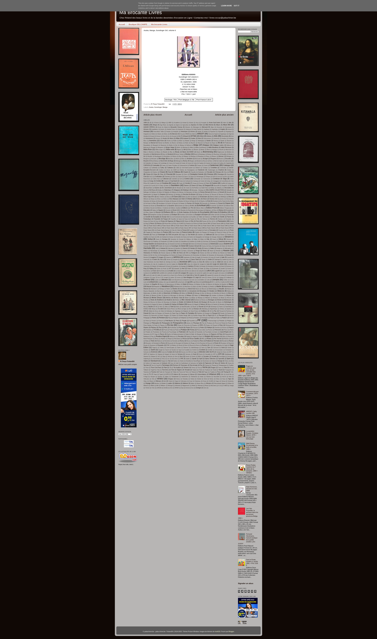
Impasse (168, 257)
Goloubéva (184, 241)
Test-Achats (194, 365)
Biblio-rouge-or (160, 149)
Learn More (226, 6)
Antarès (168, 131)
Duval (158, 205)
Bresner (221, 156)
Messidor (181, 295)
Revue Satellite (194, 338)
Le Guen (171, 275)
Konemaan (215, 268)
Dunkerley (213, 203)
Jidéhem (207, 262)
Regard (195, 336)
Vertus (218, 379)
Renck (230, 336)
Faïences (207, 217)
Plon (160, 327)
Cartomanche (183, 165)
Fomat (184, 230)
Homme (173, 255)
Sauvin (167, 350)
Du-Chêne (231, 201)
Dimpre (153, 199)
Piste (221, 325)
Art (179, 136)
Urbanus (212, 374)
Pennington (205, 317)
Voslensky (231, 381)
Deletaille (229, 190)
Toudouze (207, 370)
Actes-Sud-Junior (214, 122)
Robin (152, 341)
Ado (230, 122)
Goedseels (164, 241)
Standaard (154, 361)
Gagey (183, 234)
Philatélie (221, 320)
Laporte (216, 273)
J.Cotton (154, 259)
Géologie (206, 237)
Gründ (212, 244)
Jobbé (219, 262)
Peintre (154, 317)
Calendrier (148, 163)
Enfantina (223, 212)
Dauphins (224, 185)
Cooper (166, 181)
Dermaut (170, 194)
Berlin (178, 147)
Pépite (212, 317)
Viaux (223, 379)
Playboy (153, 327)
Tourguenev (228, 370)
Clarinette (167, 176)
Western (208, 383)
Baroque (146, 143)
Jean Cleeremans (149, 262)
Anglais (222, 129)
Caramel (208, 163)
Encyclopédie (205, 212)
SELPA (211, 352)
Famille (222, 217)
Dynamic (171, 205)
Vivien (204, 381)
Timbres (186, 367)
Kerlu (222, 266)
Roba (146, 341)
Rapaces (214, 334)
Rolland (208, 341)
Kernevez (229, 266)
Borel (195, 154)
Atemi (171, 138)
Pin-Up (170, 325)
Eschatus (182, 214)
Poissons (195, 327)
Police (202, 327)
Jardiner (224, 259)
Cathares (146, 167)
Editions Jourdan (175, 208)
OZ (211, 311)
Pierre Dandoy (148, 325)
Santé (153, 350)
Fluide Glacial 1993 (222, 225)
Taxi (152, 365)
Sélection (202, 352)
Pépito (218, 317)
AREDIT (200, 134)
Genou (185, 237)
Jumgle (202, 264)
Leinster (216, 275)
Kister (164, 268)
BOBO (191, 152)
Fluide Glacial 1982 (204, 223)
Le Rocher (179, 275)
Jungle (214, 264)
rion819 (217, 631)
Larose (223, 273)
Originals (185, 311)
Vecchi (224, 376)
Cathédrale (154, 167)
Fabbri (200, 217)
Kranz (154, 271)
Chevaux (218, 172)
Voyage (148, 383)
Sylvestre (193, 363)
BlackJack (229, 149)
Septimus (152, 354)
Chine (155, 174)
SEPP (145, 354)
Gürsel (183, 246)
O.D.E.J (146, 309)
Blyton (184, 152)
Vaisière (160, 376)
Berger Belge (170, 147)
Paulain (174, 315)
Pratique (184, 330)
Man (204, 284)
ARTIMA (193, 136)
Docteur (212, 199)
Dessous (221, 194)
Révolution (177, 338)
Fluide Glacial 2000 (226, 228)
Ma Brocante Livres (140, 12)
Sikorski (170, 356)
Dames (186, 185)
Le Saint (187, 275)
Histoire (226, 250)
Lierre (203, 277)
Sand (223, 347)
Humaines (211, 255)
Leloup (223, 275)
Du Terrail (223, 201)
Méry (159, 295)
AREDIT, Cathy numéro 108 (251, 412)
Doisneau (229, 199)
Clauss (186, 176)
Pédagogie (147, 317)
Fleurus (159, 223)
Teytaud (207, 365)
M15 (228, 282)
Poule (165, 330)
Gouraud (213, 241)
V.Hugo (146, 376)
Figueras (170, 221)
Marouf (146, 289)
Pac (215, 311)
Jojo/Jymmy (147, 264)
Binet (208, 149)
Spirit (200, 358)
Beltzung (146, 147)
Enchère (194, 212)
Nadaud (154, 304)
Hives (181, 253)
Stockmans (206, 361)
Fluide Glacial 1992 (208, 225)
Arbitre (153, 134)
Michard (146, 297)
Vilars (145, 381)
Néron (209, 304)
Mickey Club (178, 297)
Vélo (153, 379)
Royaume (152, 345)
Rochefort (167, 341)
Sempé (219, 352)
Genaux (171, 237)
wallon (170, 383)
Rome (163, 343)
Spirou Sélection (210, 358)
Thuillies (231, 365)
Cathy (162, 167)
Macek (147, 284)
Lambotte (169, 273)
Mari (200, 286)
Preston (210, 330)
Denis (196, 192)
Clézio (192, 176)
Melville (190, 293)
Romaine (216, 341)
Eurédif (148, 217)
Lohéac (225, 279)
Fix (214, 221)
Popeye (231, 327)
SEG (189, 352)
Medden (212, 291)
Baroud (153, 143)
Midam (187, 297)
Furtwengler (161, 234)
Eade (186, 205)
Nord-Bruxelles (186, 306)
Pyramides (200, 332)
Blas (171, 152)
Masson (204, 289)
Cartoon (191, 165)
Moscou (152, 302)
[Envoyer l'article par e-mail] (169, 104)
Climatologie (199, 176)
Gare (216, 234)
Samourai (216, 347)
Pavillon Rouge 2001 (185, 315)
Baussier (200, 143)
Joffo (230, 262)
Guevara (146, 246)
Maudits (221, 289)
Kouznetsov (147, 271)
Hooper (180, 255)
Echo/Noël (201, 205)
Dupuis (227, 203)
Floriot (195, 223)
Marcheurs (188, 286)
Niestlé (150, 306)
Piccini (217, 323)
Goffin (171, 241)
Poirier (188, 327)
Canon (189, 163)
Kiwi (183, 268)
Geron (157, 239)
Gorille (199, 241)
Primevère (218, 330)
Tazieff (158, 365)
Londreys (160, 282)
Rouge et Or (194, 343)
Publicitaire (182, 332)
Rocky (182, 341)
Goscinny (205, 241)
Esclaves (190, 214)
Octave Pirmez (170, 309)
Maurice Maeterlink (149, 291)
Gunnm (167, 246)
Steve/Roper (196, 361)
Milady (193, 297)
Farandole (157, 219)
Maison (162, 284)
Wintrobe (177, 385)
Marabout (166, 286)
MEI (160, 293)
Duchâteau (162, 203)
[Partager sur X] (177, 104)
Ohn (190, 309)
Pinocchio (187, 325)
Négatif (196, 304)
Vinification (183, 381)
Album (218, 125)
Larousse (230, 273)
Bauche (193, 143)
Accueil (122, 24)
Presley (192, 330)
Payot (210, 315)
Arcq (181, 134)
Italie (222, 257)
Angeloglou (215, 129)
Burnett (199, 161)
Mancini (210, 284)
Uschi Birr (229, 374)
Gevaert (181, 239)
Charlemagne (211, 170)
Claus (174, 176)
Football (199, 230)
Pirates (208, 325)
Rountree (202, 343)
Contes (158, 181)
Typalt (161, 374)
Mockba (146, 300)
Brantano (193, 156)
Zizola (187, 388)
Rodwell (195, 341)
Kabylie (154, 266)
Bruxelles (228, 158)
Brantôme (201, 156)
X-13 (219, 385)
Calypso (155, 163)
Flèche (232, 221)
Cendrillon (214, 167)
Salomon (185, 347)
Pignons (162, 325)
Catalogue (226, 165)
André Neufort (197, 129)
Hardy (199, 248)
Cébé (177, 167)
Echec (192, 205)
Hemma (171, 250)
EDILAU (221, 205)
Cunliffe (223, 183)
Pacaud (221, 311)
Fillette (186, 221)
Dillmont (146, 199)
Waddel (163, 383)
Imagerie (153, 257)
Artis (201, 136)
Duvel (164, 205)
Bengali (153, 147)
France (165, 232)
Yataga (232, 385)
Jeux (200, 262)
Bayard (207, 143)
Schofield (202, 350)
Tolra (158, 370)
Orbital (150, 311)
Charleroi (221, 170)
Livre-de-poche (176, 279)
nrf (207, 306)
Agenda (171, 125)
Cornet (202, 181)
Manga (165, 107)
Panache (166, 313)
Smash (187, 356)
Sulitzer (147, 363)
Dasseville (217, 185)
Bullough (178, 161)
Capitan (201, 163)
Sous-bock (175, 358)
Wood (206, 385)
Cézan (168, 170)
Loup (167, 282)
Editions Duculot (150, 208)
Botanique (202, 154)
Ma (233, 282)
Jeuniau (194, 262)
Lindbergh (229, 277)
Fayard (192, 219)
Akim (201, 125)
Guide (153, 246)
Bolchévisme (156, 154)
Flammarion (222, 221)
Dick (189, 196)
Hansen (185, 248)
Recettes (181, 336)
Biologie (214, 149)
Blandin (165, 152)
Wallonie (185, 383)
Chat (169, 172)
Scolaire (169, 352)
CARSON (147, 165)
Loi (231, 279)
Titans (220, 367)
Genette (178, 237)
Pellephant (183, 317)
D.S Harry (160, 185)
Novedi (201, 306)
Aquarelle (220, 131)
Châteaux (177, 172)
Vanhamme (194, 376)
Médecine (220, 291)
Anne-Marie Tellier (158, 131)
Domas (154, 201)
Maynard (168, 291)
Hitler (174, 253)
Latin (153, 275)
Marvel (190, 289)
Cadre (226, 161)
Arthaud (185, 136)
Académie (177, 122)
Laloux (230, 271)
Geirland (164, 237)
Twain (155, 374)
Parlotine (199, 313)
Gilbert (195, 239)
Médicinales (147, 293)
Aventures (152, 140)
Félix (198, 219)
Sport (228, 358)
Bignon (179, 149)
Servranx (188, 354)
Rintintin (226, 338)
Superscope (155, 363)
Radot (187, 334)
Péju (169, 317)
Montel (219, 300)
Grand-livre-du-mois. (224, 241)
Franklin (197, 232)
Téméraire (184, 365)
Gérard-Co (229, 237)
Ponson (224, 327)
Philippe (229, 320)
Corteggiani (216, 181)
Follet (178, 230)
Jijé (213, 262)
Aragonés (146, 134)
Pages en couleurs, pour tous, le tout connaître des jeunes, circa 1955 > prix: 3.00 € (247, 370)
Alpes (212, 127)
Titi (231, 367)
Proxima (164, 332)
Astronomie (149, 138)
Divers (198, 199)
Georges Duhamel (217, 237)
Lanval (198, 273)
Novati (194, 306)
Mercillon (216, 293)
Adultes (146, 125)
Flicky (175, 223)
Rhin (203, 338)
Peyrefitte (192, 320)
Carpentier (229, 163)
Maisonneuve (170, 284)
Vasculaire (216, 376)
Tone (172, 370)
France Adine (175, 232)
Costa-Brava (225, 181)
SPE (181, 358)
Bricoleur (170, 158)
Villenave (158, 381)
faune (180, 219)
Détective (229, 194)
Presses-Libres (201, 330)
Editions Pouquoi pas (226, 208)
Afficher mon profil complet (127, 364)
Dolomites (146, 201)
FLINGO (181, 223)
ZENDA (176, 388)
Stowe (213, 361)
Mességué (173, 295)
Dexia (168, 196)
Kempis (203, 266)
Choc (161, 174)
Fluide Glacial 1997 (185, 228)
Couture (173, 183)
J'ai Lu (162, 259)
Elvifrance (167, 212)
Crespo (195, 183)
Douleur (181, 201)
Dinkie (165, 199)
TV (150, 374)
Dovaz (187, 201)
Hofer (208, 253)
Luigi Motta (196, 282)
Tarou (216, 363)
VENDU (160, 379)
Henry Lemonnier (188, 250)
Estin (218, 214)
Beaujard (155, 145)
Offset (179, 309)
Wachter (156, 383)
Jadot (181, 259)
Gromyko (205, 244)
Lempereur (147, 277)
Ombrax (222, 309)
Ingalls (199, 257)
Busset (205, 161)
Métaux (189, 295)
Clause (180, 176)
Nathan (174, 304)
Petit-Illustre (169, 320)
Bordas (187, 154)
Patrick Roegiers (164, 315)
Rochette (175, 341)
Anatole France (171, 129)
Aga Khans (163, 125)
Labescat (193, 271)
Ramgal (199, 334)
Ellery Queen (149, 212)
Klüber (189, 268)
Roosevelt (170, 343)
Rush (186, 345)
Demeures (189, 192)
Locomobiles (200, 279)
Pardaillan (191, 313)
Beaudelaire (147, 145)
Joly (154, 264)
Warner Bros (200, 383)
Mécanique (202, 291)
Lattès (159, 275)
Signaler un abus (245, 583)
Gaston (222, 234)
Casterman (214, 165)
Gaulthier (146, 237)
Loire (145, 282)
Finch (198, 221)
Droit (208, 201)
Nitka (166, 306)
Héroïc (205, 250)
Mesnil (166, 295)
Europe (164, 217)
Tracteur (153, 372)
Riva (232, 338)
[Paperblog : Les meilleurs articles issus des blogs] (129, 443)
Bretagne (229, 156)
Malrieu (198, 284)
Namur (160, 304)
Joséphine (161, 264)
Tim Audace (177, 367)
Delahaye (186, 190)
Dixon (205, 199)
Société (214, 356)
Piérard (223, 323)
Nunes (221, 306)
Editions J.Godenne (162, 208)
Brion (183, 158)
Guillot (160, 246)
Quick (216, 332)
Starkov (175, 361)
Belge (196, 145)
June (208, 264)
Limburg (221, 277)
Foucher (221, 230)
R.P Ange (155, 334)
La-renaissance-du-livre (182, 271)
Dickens (195, 196)
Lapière (205, 273)
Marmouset (227, 286)
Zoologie (198, 388)
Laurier (165, 275)
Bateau (181, 143)
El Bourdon (182, 210)
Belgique (206, 145)
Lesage (166, 277)
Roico (202, 341)
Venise (178, 379)
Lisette (157, 279)
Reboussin (173, 336)
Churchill (229, 174)
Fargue (165, 219)
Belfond (189, 145)
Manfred (217, 284)
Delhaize (153, 192)
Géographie (198, 237)
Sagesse (154, 347)
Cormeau (195, 181)
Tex (201, 365)
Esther (212, 214)
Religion (208, 336)
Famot (229, 217)
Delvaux (181, 192)
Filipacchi (179, 221)
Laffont (208, 271)
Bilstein (196, 149)
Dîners (159, 199)
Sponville (221, 358)
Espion (205, 214)
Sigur (163, 356)
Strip (232, 361)
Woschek (213, 385)
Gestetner (173, 239)
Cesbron (161, 170)
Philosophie (155, 323)
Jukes (189, 264)
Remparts (216, 336)
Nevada (222, 304)
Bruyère (146, 161)
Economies (213, 205)
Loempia (215, 279)
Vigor (229, 379)
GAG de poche (173, 234)
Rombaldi (156, 343)
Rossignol (178, 343)
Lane (176, 273)
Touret (220, 370)
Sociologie (222, 356)
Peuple (184, 320)
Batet (186, 143)
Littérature (164, 279)
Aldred (166, 127)
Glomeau (229, 239)
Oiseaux (196, 309)
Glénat (221, 239)
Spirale (194, 358)
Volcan (223, 381)
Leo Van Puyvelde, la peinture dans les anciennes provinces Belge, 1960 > (248, 513)
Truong (226, 372)
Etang (223, 214)
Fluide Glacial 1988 (154, 225)
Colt (180, 179)
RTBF (168, 345)
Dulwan (182, 203)
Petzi (177, 320)
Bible (191, 147)
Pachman (229, 311)
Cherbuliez (201, 172)
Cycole (153, 185)
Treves (181, 372)
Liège (197, 277)
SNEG (199, 356)
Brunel (221, 158)
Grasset (159, 244)
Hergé (198, 250)
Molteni (177, 300)
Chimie (148, 174)
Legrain (202, 275)
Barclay (216, 140)
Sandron (146, 350)
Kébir (197, 266)
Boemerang (208, 152)
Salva (203, 347)
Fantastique (147, 219)
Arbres (165, 134)
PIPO (201, 325)
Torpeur (194, 370)
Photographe (166, 323)
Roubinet (185, 343)
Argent (216, 134)
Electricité (191, 210)
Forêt (205, 230)
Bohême (229, 152)
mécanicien (193, 291)
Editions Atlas (230, 205)
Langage (183, 273)
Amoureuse (228, 127)
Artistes (209, 136)
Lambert (154, 273)
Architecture (174, 134)
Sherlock (146, 356)
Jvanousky (147, 266)
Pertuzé (160, 320)
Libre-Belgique (187, 277)
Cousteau (165, 183)
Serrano (180, 354)
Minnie (222, 297)
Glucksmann (147, 241)
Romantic (148, 343)
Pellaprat (175, 317)
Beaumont (163, 145)
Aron (164, 136)
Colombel (174, 179)
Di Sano (175, 196)
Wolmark (200, 385)
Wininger (170, 385)
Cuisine (214, 183)
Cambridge (163, 163)
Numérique (214, 306)
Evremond (177, 217)
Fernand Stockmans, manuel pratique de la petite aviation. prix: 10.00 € (247, 538)
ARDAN (187, 134)
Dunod (220, 203)
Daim (167, 185)
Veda (230, 376)
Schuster (146, 352)
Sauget (161, 350)
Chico (225, 172)
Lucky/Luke (181, 282)
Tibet (165, 367)
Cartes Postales (172, 165)
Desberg (178, 194)
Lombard (152, 282)
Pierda (230, 323)
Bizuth (221, 149)
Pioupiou (194, 325)
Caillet (232, 161)
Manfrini (224, 284)
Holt (151, 255)
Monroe (203, 300)
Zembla (166, 388)
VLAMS (211, 381)
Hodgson (194, 253)
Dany (200, 185)
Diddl (211, 196)
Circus (151, 176)
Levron (179, 277)
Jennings (168, 262)
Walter (192, 383)
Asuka (151, 107)
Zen (171, 388)
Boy (180, 156)
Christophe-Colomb (196, 174)
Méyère (228, 295)
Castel (205, 165)
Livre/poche (185, 279)
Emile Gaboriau (184, 212)
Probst (232, 330)
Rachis (169, 334)
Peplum (224, 317)
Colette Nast (156, 179)
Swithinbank (184, 363)
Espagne (198, 214)
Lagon (224, 271)
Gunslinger (158, 107)
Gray (166, 244)
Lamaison (146, 273)
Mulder (181, 302)
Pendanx (196, 317)
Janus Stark (195, 259)
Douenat (174, 201)
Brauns (214, 156)
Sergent (167, 354)
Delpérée (166, 192)
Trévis (187, 372)
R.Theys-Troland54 (127, 361)
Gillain (202, 239)
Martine (174, 289)
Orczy (156, 311)
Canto (195, 163)
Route (216, 343)
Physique (196, 323)
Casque (199, 165)
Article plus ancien (224, 114)
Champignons (191, 170)
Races (162, 334)
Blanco (158, 152)
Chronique (220, 174)
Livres (193, 279)
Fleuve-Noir (167, 223)
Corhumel (188, 181)
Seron (173, 354)
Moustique (167, 302)
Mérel (147, 295)
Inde (193, 257)
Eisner (175, 210)
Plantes (146, 327)
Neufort (215, 304)
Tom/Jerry (165, 370)
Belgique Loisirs (218, 145)
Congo (151, 181)
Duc (154, 203)
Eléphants (208, 210)
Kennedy (210, 266)
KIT (170, 268)
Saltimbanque (195, 347)
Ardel (193, 134)
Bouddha (223, 154)
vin (165, 381)
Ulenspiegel (184, 374)
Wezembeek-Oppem (220, 383)
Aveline (224, 138)
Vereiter (199, 379)
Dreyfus (202, 201)
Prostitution (156, 332)
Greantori (172, 244)
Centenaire (223, 167)
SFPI (220, 354)
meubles (214, 295)
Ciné (145, 176)
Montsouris (227, 300)
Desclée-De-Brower (189, 194)
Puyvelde (191, 332)
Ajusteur (193, 125)
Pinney (180, 325)
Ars (169, 136)
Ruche (180, 345)
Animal (230, 129)
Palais (153, 313)
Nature (181, 304)
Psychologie (172, 332)
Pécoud (229, 315)
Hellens (146, 250)
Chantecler (201, 170)
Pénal (190, 317)
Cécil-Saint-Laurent (187, 167)
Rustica (204, 345)
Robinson (159, 341)
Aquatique (229, 131)
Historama (147, 253)
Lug (188, 282)
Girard (214, 239)
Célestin (197, 167)
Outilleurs (204, 311)
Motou (159, 302)
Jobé (224, 262)
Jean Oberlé (159, 262)
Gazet (153, 237)
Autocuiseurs (207, 138)
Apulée (206, 131)
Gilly (207, 239)
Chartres (154, 172)
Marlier (218, 286)
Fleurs (152, 223)
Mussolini (212, 302)
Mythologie (227, 302)
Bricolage (162, 158)
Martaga (161, 289)
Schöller (210, 350)
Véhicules (146, 379)
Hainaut (162, 248)
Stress (227, 361)
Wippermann (185, 385)
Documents (220, 199)
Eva (170, 217)
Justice (229, 264)
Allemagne (196, 127)
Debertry (219, 188)
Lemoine (229, 275)
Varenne (208, 376)
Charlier (229, 170)
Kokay (208, 268)
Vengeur (170, 379)
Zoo (192, 388)
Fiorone (204, 221)
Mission (229, 297)
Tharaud (214, 365)
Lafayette (201, 271)
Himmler (218, 250)
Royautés (160, 345)
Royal (230, 343)
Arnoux (158, 136)
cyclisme (146, 185)
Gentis (191, 237)
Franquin (204, 232)
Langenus (191, 273)
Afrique (155, 125)
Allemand (205, 127)
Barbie (209, 140)
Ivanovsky (146, 259)
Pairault (146, 313)
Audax (193, 138)
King (145, 268)
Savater (174, 350)
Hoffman (215, 253)
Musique (204, 302)
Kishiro (158, 268)
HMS (187, 253)
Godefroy (155, 241)
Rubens (174, 345)
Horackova (187, 255)
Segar (195, 352)
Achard (184, 122)
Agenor (178, 125)
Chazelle (193, 172)
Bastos (174, 143)
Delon (160, 192)
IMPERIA (176, 257)
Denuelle (229, 192)
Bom (164, 154)
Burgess (192, 161)
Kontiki (223, 268)
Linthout (147, 279)
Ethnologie (231, 214)
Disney (189, 199)
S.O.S (211, 345)
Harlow (206, 248)
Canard (177, 163)
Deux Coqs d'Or (149, 196)
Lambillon (162, 273)
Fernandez (229, 219)
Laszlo (148, 275)
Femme (212, 219)
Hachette (147, 248)
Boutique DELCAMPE (138, 24)
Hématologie (153, 250)
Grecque (185, 244)
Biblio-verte (170, 149)
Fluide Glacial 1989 (167, 225)
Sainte (179, 347)
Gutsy (210, 246)
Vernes (211, 379)
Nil (156, 306)
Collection (165, 179)
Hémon (179, 250)
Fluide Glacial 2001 (149, 230)
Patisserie (154, 315)
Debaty (212, 188)
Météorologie (205, 295)
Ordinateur (169, 311)
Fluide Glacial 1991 (195, 225)
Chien (231, 172)
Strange (219, 361)
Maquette (156, 286)
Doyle (193, 201)
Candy (183, 163)
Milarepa (200, 297)
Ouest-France (194, 311)
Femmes (220, 219)
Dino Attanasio (174, 199)
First (210, 221)
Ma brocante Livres (159, 24)
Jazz (230, 259)
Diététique (223, 196)
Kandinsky (175, 266)
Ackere (191, 122)
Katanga (183, 266)
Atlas (177, 138)
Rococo (189, 341)
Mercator (209, 293)
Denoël (221, 192)
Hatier (212, 248)
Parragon (207, 313)
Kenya (217, 266)
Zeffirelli (159, 388)
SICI (159, 356)
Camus (171, 163)
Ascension (225, 136)
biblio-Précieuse (226, 147)
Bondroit (170, 154)
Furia (153, 234)
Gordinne (191, 241)
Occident (161, 309)
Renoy (157, 338)
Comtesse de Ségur (220, 179)
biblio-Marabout (213, 147)
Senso (225, 352)
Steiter (182, 361)
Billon (189, 149)
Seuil (194, 354)
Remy (224, 336)
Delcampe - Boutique (198, 190)
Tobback (146, 370)
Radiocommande (178, 334)
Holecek (222, 253)
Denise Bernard (205, 192)
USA (222, 374)
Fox (227, 230)
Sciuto (163, 352)
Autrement (216, 138)
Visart (190, 381)
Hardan (192, 248)
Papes (183, 313)
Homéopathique (164, 255)
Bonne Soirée (179, 154)
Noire (177, 306)
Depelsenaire (147, 194)
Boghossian (220, 152)
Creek (180, 183)
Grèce (179, 244)
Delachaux (167, 190)
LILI (215, 277)
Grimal (199, 244)
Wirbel (193, 385)
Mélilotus (176, 293)
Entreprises (153, 214)
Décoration (227, 188)
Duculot (175, 203)
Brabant (186, 156)
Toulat (214, 370)
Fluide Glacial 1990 (181, 225)
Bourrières (167, 156)
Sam (208, 347)
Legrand (209, 275)
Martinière (183, 289)
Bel (176, 145)
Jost (167, 264)
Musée (196, 302)
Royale (145, 345)
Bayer (213, 143)
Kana (168, 266)
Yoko (153, 388)
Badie (175, 140)
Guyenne (216, 246)
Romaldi (224, 341)
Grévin (193, 244)
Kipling (151, 268)
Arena (210, 134)
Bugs (171, 161)
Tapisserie (208, 363)
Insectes (205, 257)
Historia (155, 253)
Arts (215, 136)
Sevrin (201, 354)
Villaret (151, 381)
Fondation (192, 230)
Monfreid (196, 300)
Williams (163, 385)
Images (161, 257)
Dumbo (197, 203)
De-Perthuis (195, 188)
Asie (232, 136)
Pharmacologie (212, 320)
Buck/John (164, 161)
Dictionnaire (203, 196)
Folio (173, 230)
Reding (188, 336)
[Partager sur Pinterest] (181, 104)
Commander (197, 179)
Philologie (146, 323)
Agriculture (185, 125)
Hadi (157, 248)
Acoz (197, 122)
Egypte (160, 210)
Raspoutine (228, 334)
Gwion (223, 246)
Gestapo (165, 239)
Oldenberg (204, 309)
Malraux (191, 284)
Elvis (174, 212)
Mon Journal (186, 300)
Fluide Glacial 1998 (199, 228)
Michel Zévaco (157, 297)
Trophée (212, 372)
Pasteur (229, 313)
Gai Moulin (191, 234)
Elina (214, 210)
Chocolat (169, 174)
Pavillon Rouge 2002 (199, 315)
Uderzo (175, 374)
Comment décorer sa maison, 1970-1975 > (252, 393)
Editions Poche (211, 208)
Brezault (153, 158)
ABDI (169, 122)
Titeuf (225, 367)
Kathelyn (190, 266)
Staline (146, 361)
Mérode (154, 295)
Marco (195, 286)
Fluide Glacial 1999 (212, 228)
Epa (160, 214)
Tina (199, 367)
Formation (212, 230)
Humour (228, 255)
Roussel (209, 343)
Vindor (170, 381)
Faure (186, 219)
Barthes (167, 143)
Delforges (146, 192)
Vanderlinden (175, 376)
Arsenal (174, 136)
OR (145, 311)
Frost (230, 232)
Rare (220, 334)
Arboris (159, 134)
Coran (181, 181)
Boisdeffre (146, 154)
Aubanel (185, 138)
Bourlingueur (158, 156)
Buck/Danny (154, 161)
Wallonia (177, 383)
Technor (175, 365)
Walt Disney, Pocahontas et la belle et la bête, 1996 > (252, 446)
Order (162, 311)
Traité (160, 372)
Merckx (223, 293)
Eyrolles (193, 217)
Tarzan (230, 363)
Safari (226, 345)
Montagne (211, 300)
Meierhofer (167, 293)
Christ (185, 174)
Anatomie (180, 129)
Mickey (168, 297)
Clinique (207, 176)
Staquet (163, 361)
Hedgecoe (219, 248)
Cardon (215, 163)
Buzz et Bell (213, 161)
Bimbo (202, 149)
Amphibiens (154, 129)
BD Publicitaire (227, 143)
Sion (176, 356)
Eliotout (221, 210)
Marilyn (212, 286)
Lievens (209, 277)
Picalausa (209, 323)
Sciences (154, 352)
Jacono (168, 259)
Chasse (162, 172)
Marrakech (154, 289)
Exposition (186, 217)
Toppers (179, 370)
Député (155, 194)
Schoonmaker (219, 350)
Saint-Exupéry (170, 347)
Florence (188, 223)
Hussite (146, 257)
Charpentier (147, 172)
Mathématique (213, 289)
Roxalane (223, 343)
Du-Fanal (148, 203)
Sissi (181, 356)
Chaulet (185, 172)
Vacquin (152, 376)
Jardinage (217, 259)
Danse (194, 185)
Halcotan (170, 248)
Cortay (208, 181)
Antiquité (175, 131)
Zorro (205, 388)
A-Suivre (156, 122)
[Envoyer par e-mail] (173, 104)
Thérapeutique (223, 365)
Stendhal (188, 361)
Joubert (173, 264)
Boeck (198, 152)
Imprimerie (187, 257)
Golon (176, 241)
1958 (145, 122)
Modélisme (160, 300)
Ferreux (146, 221)
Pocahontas (173, 327)
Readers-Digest (161, 336)
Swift (177, 363)
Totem (201, 370)
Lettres (172, 277)
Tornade (187, 370)
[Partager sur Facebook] (179, 104)
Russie (192, 345)
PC (215, 315)
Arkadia (146, 136)
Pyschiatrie (208, 332)
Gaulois (229, 234)
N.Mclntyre (147, 304)
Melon (183, 293)
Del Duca (152, 190)
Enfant (215, 212)
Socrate (229, 356)
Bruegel (205, 158)
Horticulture (196, 255)
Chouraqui (178, 174)
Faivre (215, 217)
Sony (163, 358)
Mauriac (229, 289)
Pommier (217, 327)
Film (192, 221)
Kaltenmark (162, 266)
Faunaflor (173, 219)
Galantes (200, 234)
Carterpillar (155, 165)
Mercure (231, 293)
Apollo (199, 131)
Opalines (229, 309)
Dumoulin (204, 203)
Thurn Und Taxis (156, 367)
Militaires (207, 297)
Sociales (206, 356)
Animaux (147, 131)
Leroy (153, 277)
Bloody (177, 152)
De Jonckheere (167, 188)
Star (169, 361)
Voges (217, 381)
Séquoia (160, 354)
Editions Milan (200, 208)
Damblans (175, 185)
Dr (197, 201)
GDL (158, 237)
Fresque (212, 232)
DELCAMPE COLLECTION (215, 190)
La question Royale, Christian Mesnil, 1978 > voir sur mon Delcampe (252, 435)
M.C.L (213, 282)
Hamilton (177, 248)
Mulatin (174, 302)
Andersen (188, 129)
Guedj (220, 244)
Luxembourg (205, 282)
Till (170, 367)
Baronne (229, 140)
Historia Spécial (165, 253)
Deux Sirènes (160, 196)
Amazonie (219, 127)
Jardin (210, 259)
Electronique (199, 210)
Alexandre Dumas (176, 127)
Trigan (206, 372)
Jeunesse (183, 262)
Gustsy (204, 246)
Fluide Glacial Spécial (163, 230)
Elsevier (158, 212)
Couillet (152, 183)
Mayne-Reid (177, 291)
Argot (230, 134)
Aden (224, 122)
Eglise (154, 210)
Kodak (201, 268)
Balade (187, 140)
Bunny (185, 161)
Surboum (164, 363)
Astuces (158, 138)
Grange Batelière (149, 244)
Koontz (229, 268)
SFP (214, 354)
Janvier (203, 259)
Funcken (146, 234)
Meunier (221, 295)
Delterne (174, 192)
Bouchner (216, 154)
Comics (187, 179)
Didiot (216, 196)
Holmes (146, 255)
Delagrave (177, 190)
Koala (195, 268)
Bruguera (213, 158)
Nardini (167, 304)
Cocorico (224, 176)
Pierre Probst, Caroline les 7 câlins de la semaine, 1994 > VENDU (252, 469)
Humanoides (220, 255)
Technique (165, 365)
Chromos (210, 174)
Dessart (214, 194)
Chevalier (209, 172)
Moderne (169, 300)
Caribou (221, 163)
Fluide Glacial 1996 (172, 228)
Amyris (162, 129)
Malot (184, 284)
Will (157, 385)
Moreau (146, 302)
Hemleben (163, 250)
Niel (145, 306)
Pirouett (215, 325)
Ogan (184, 309)
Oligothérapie (213, 309)
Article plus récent (153, 114)
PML (165, 327)
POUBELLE (157, 330)
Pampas (159, 313)
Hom (156, 255)
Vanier (201, 376)
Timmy (193, 367)
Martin (168, 289)
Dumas (189, 203)
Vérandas (185, 379)
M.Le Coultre (221, 282)
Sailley (162, 347)
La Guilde (170, 271)
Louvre (173, 282)
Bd (219, 143)
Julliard (195, 264)
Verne (205, 379)
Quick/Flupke (224, 332)
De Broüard (178, 188)
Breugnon (146, 158)
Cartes (164, 165)
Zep (182, 388)
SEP (230, 352)
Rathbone (146, 336)
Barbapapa (201, 140)
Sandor (229, 347)
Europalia (156, 217)
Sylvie (200, 363)
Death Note (204, 188)
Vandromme (184, 376)
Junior (221, 264)
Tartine (223, 363)
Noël (171, 306)
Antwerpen (184, 131)
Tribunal (193, 372)
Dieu (229, 196)
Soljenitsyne (147, 358)
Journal (180, 264)
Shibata (153, 356)
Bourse (174, 156)
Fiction (163, 221)
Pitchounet (229, 325)
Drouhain (215, 201)
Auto (199, 138)
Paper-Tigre (175, 313)
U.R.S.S (168, 374)
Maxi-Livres (160, 291)
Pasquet (215, 313)
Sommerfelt (156, 358)
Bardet (222, 140)
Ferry (151, 221)
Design (200, 194)
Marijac (206, 286)
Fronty (224, 232)
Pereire (232, 317)
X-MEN (225, 385)
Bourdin (150, 156)
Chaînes (181, 170)
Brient (177, 158)
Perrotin (153, 320)
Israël (217, 257)
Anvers (192, 131)
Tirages (213, 367)
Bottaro (209, 154)
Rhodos (209, 338)
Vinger (176, 381)
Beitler (171, 145)
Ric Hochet (217, 338)
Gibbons (188, 239)
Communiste (206, 179)
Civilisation (158, 176)
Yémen (147, 388)
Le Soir (194, 275)
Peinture (162, 317)
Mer (203, 293)
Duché (169, 203)
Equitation (166, 214)
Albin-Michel (209, 125)
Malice (178, 284)
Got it (236, 6)
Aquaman (213, 131)
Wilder (152, 385)
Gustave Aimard (193, 246)
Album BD (226, 125)
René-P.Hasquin (148, 338)
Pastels (222, 313)
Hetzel (211, 250)
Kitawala (176, 268)
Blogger (231, 631)
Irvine (212, 257)
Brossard (197, 158)
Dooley (167, 201)
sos (168, 358)
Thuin (147, 367)
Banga (193, 140)
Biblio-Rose (148, 149)
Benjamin (160, 147)
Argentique (223, 134)
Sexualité (207, 354)
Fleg (146, 223)
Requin (170, 338)
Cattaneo (170, 167)
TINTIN (204, 367)
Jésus (175, 262)
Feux (157, 221)
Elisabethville (230, 210)
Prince (226, 330)
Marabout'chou (178, 286)
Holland (229, 253)
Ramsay (206, 334)
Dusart (152, 205)
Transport (167, 372)
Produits (148, 332)
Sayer (180, 350)
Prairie (177, 330)
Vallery (167, 376)
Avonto (169, 140)
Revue (185, 338)
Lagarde (217, 271)
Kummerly (162, 271)
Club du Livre (216, 176)
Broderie (189, 158)
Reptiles (163, 338)
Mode (152, 300)
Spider (188, 358)
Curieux (229, 183)
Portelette (148, 330)
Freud (218, 232)
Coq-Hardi (173, 181)
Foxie (232, 230)
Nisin (161, 306)
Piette (156, 325)
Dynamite (179, 205)
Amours (146, 129)
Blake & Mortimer (149, 152)
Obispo (153, 309)
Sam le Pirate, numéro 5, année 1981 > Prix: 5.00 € (252, 562)
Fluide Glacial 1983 (217, 223)
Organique (178, 311)
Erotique (174, 214)
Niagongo (229, 304)
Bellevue (229, 145)
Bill (184, 149)
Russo (198, 345)
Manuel (149, 286)
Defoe (145, 190)
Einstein (168, 210)
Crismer (201, 183)
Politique (209, 327)
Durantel (146, 205)
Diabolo (183, 196)
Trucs (219, 372)
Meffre (154, 293)
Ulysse (192, 374)
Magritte (154, 284)
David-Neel (149, 188)
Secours (183, 352)
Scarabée (187, 350)
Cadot (220, 161)
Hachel (230, 246)
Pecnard (221, 315)
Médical (229, 291)
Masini (197, 289)
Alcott (159, 127)
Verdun (192, 379)
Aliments (187, 127)
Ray (152, 336)
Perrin (147, 320)
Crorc (207, 183)
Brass (208, 156)
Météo (196, 295)
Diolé (183, 199)
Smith (193, 356)
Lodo (208, 279)
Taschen (146, 365)
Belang (182, 145)
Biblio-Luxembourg (200, 147)
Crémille (187, 183)
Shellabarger (228, 354)
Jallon (187, 259)
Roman (231, 341)
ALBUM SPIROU (149, 127)
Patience (146, 315)
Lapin (210, 273)
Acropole (203, 122)
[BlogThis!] (175, 104)
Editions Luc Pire (187, 208)
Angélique (206, 129)
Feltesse (204, 219)
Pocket (181, 327)
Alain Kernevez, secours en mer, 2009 (251, 488)
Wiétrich (146, 385)
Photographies (178, 323)
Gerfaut (150, 239)
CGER (175, 170)
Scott (176, 352)
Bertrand (185, 147)
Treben (175, 372)
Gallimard (209, 234)
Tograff (153, 370)
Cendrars (205, 167)
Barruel (160, 143)
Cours (157, 183)
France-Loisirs (187, 232)
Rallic (192, 334)
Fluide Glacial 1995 (158, 228)
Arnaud (152, 136)
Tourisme (146, 372)
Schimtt (194, 350)
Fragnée (148, 232)
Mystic (220, 302)
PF (199, 320)
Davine (157, 188)
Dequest (162, 194)
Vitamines (197, 381)
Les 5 (159, 277)
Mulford (188, 302)
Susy (171, 363)
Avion (162, 140)
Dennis (215, 192)
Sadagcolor (218, 345)
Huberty (204, 255)
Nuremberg (228, 306)
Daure (232, 185)
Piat (203, 323)
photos (189, 323)
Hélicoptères (228, 248)
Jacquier (175, 259)
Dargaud (208, 185)
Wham (230, 383)
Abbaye (163, 122)
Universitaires (201, 374)
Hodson (202, 253)
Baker (181, 140)
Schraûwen (228, 350)
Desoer (207, 194)
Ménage (197, 293)
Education (147, 210)
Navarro (189, 304)
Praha (171, 330)
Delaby (160, 190)
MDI (185, 291)
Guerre (227, 244)
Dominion (160, 201)
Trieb (199, 372)
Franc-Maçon (157, 232)
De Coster (187, 188)
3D (150, 122)
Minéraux (215, 297)
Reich (200, 336)
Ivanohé (229, 257)
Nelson (202, 304)
